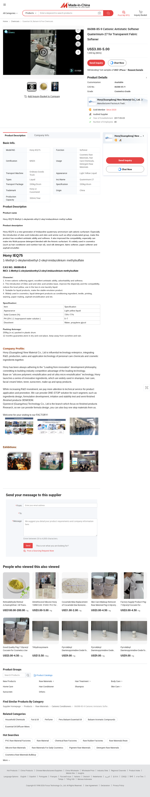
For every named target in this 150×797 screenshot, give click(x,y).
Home (5, 21)
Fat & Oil (35, 719)
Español (32, 776)
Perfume (49, 719)
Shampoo (79, 686)
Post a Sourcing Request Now (38, 550)
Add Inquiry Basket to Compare (44, 96)
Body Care (115, 681)
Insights (81, 773)
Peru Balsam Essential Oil (70, 719)
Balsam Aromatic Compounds (101, 719)
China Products (27, 770)
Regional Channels (118, 770)
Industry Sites (102, 770)
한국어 (115, 776)
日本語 (124, 776)
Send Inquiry (96, 62)
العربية (107, 776)
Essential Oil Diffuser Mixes (17, 726)
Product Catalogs (44, 675)
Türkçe (60, 779)
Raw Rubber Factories (93, 740)
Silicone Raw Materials (15, 747)
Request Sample (135, 70)
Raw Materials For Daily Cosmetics (47, 747)
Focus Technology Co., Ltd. (56, 785)
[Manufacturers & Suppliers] (75, 5)
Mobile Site (70, 773)
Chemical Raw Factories (66, 740)
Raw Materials (45, 681)
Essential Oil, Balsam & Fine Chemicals (38, 21)
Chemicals (15, 21)
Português (43, 776)
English (23, 776)
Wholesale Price (88, 770)
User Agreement (91, 785)
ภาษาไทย (139, 776)
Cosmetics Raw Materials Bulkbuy (20, 754)
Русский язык (65, 776)
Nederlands (97, 776)
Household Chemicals (15, 719)
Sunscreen (7, 691)
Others (42, 691)
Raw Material (43, 740)
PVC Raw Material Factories (18, 740)
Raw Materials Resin (118, 740)
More (5, 760)
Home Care (8, 686)
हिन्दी (131, 776)
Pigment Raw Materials (79, 747)
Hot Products (12, 770)
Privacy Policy (118, 785)
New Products (9, 681)
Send (28, 545)
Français (53, 776)
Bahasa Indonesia (85, 779)
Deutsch (86, 776)
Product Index (134, 770)
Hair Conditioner (46, 686)
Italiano (77, 776)
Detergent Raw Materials (108, 747)
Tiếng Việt (70, 779)
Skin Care (115, 686)
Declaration (105, 785)
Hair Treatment (82, 681)
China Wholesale (72, 770)
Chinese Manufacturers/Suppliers (49, 770)
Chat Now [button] (119, 62)
